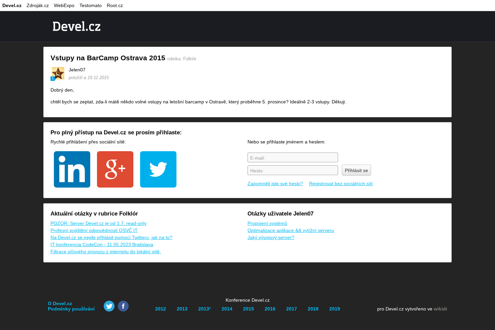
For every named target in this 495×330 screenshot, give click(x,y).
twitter (158, 169)
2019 (334, 308)
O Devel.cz (60, 303)
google (115, 169)
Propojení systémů (267, 223)
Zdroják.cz (38, 5)
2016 (270, 308)
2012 (160, 308)
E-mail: (257, 158)
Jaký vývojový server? (271, 237)
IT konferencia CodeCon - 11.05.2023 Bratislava (102, 244)
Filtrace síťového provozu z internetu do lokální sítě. (106, 251)
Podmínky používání (71, 308)
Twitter (109, 306)
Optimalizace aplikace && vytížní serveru (291, 230)
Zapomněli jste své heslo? (275, 183)
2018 (313, 308)
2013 (182, 308)
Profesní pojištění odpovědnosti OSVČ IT (94, 230)
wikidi (440, 308)
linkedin (72, 169)
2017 (291, 308)
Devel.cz (12, 5)
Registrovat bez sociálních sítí (341, 183)
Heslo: (257, 170)
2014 (227, 308)
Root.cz (115, 5)
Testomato (90, 5)
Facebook (123, 306)
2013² (204, 308)
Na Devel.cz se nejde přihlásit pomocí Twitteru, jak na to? (111, 237)
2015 (248, 308)
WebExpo (64, 5)
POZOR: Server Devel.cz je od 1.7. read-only (98, 223)
